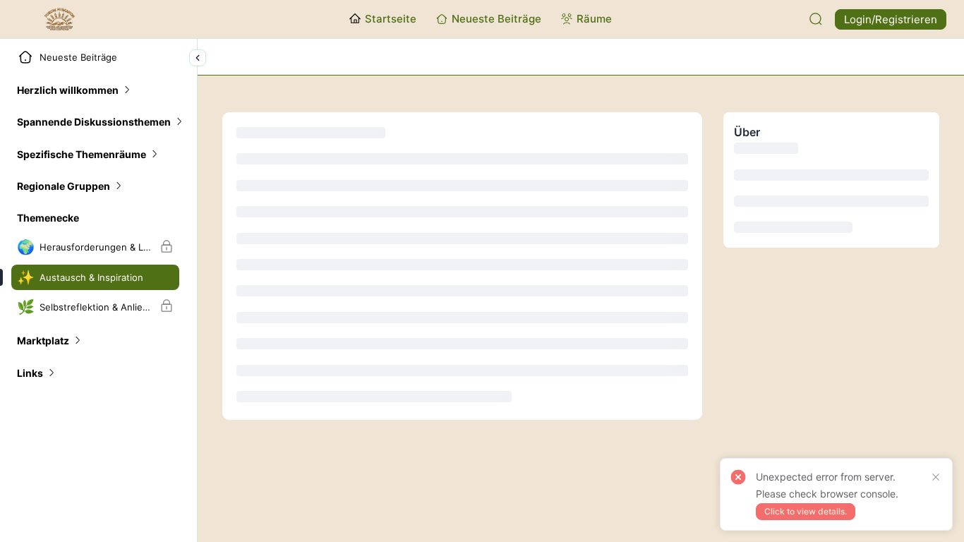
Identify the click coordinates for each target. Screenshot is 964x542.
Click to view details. (805, 511)
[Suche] (816, 19)
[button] (74, 90)
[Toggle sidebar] (197, 57)
